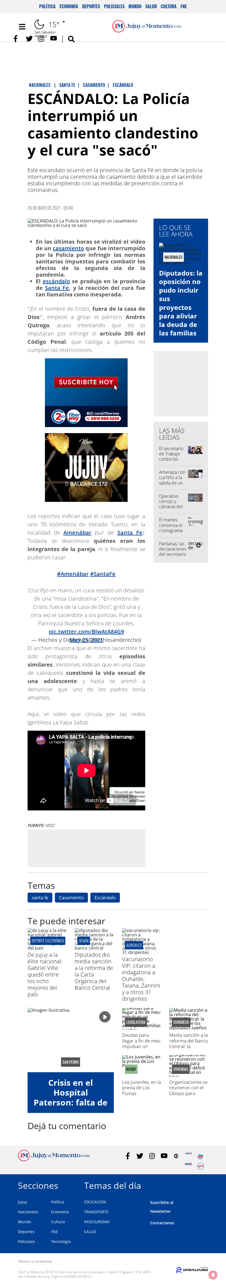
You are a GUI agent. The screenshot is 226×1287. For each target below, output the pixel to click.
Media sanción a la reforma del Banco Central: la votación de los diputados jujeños (188, 1046)
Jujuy (22, 1201)
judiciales (134, 945)
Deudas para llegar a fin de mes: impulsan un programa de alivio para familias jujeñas (141, 1049)
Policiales (114, 6)
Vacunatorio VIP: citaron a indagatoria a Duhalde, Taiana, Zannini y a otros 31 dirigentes (141, 978)
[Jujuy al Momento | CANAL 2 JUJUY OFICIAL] (176, 1156)
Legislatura (136, 1022)
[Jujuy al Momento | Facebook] (17, 38)
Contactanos (162, 1222)
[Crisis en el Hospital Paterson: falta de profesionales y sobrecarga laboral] (71, 1040)
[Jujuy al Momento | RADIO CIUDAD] (200, 1166)
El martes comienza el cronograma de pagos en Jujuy (171, 530)
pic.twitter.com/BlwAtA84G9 (86, 631)
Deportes (91, 6)
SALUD (90, 1231)
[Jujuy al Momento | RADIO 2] (188, 1166)
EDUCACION (95, 1201)
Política (47, 6)
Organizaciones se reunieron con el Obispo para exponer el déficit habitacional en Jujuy (188, 1096)
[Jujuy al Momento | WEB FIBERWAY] (200, 1156)
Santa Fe (57, 288)
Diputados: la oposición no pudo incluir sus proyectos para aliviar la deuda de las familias (181, 302)
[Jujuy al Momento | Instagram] (41, 38)
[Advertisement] (86, 848)
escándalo (56, 281)
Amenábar (77, 532)
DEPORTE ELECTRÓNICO (48, 941)
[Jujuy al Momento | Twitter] (29, 38)
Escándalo (105, 898)
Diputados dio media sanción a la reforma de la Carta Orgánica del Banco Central (94, 971)
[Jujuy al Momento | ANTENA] (188, 1156)
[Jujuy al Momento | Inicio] (201, 1184)
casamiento (68, 248)
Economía (69, 6)
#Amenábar (73, 574)
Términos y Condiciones (35, 1261)
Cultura (169, 6)
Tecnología (61, 1241)
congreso (181, 1022)
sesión (83, 941)
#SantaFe (102, 574)
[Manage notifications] (213, 1274)
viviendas (180, 1069)
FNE (184, 6)
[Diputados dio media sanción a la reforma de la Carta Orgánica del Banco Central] (94, 948)
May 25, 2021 (86, 640)
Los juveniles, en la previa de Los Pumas (141, 1087)
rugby (131, 1069)
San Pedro (71, 1062)
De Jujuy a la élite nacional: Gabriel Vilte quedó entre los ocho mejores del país (45, 974)
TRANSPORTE (96, 1211)
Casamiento (71, 898)
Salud (151, 6)
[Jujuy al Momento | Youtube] (53, 38)
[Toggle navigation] (22, 26)
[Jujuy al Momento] (54, 1160)
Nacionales (28, 1211)
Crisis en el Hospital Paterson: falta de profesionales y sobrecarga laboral (70, 1107)
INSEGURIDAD (97, 1221)
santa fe (40, 898)
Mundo (134, 6)
